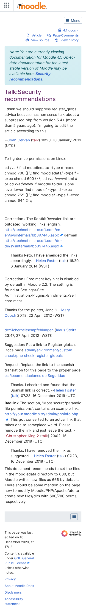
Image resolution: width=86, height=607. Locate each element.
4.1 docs (68, 30)
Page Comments (66, 35)
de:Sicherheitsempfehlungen (29, 330)
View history (70, 40)
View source (40, 40)
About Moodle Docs (19, 586)
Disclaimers (13, 592)
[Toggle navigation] (5, 6)
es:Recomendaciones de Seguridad (35, 375)
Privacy (10, 579)
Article (37, 35)
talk (35, 140)
